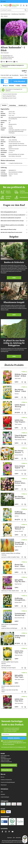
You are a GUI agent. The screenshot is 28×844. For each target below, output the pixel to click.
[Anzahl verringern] (2, 81)
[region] (14, 32)
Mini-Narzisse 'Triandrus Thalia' (20, 497)
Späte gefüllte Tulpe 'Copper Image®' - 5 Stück (20, 676)
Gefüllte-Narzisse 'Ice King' (20, 636)
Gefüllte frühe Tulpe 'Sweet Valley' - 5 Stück (19, 652)
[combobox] (12, 10)
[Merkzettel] (20, 5)
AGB (17, 742)
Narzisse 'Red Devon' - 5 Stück (20, 565)
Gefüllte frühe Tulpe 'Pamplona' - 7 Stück (20, 421)
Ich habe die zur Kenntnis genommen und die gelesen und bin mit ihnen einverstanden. (14, 742)
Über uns (2, 777)
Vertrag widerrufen (6, 770)
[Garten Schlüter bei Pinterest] (9, 831)
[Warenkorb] (26, 5)
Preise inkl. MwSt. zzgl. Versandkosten (10, 75)
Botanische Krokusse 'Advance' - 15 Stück (20, 482)
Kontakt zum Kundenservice (6, 761)
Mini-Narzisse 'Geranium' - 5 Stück (19, 451)
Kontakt (4, 1)
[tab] (4, 105)
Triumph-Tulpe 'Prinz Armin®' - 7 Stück (20, 543)
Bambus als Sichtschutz (14, 262)
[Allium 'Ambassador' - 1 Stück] (14, 32)
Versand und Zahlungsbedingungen (8, 782)
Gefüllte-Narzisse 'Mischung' (20, 405)
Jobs (2, 791)
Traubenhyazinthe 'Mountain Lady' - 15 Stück (20, 614)
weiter (14, 277)
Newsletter (3, 794)
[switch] (25, 842)
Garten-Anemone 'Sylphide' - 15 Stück (20, 467)
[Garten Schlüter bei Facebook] (2, 831)
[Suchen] (25, 10)
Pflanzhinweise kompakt (14, 302)
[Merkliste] (22, 382)
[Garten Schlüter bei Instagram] (5, 831)
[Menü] (1, 5)
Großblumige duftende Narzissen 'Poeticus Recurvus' (20, 512)
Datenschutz (18, 837)
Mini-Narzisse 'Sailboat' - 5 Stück (20, 390)
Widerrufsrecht (4, 784)
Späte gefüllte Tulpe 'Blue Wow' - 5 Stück (20, 580)
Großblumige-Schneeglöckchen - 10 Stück (20, 599)
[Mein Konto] (23, 5)
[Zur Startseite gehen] (11, 5)
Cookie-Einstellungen (5, 797)
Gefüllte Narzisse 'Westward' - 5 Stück (20, 528)
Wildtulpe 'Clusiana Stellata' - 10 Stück (21, 375)
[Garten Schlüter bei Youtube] (12, 831)
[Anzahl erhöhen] (9, 81)
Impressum (9, 837)
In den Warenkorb (19, 81)
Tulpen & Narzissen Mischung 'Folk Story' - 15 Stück (20, 436)
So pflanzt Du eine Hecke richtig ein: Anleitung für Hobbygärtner (14, 343)
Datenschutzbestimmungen (15, 741)
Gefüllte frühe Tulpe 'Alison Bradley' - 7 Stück (20, 700)
